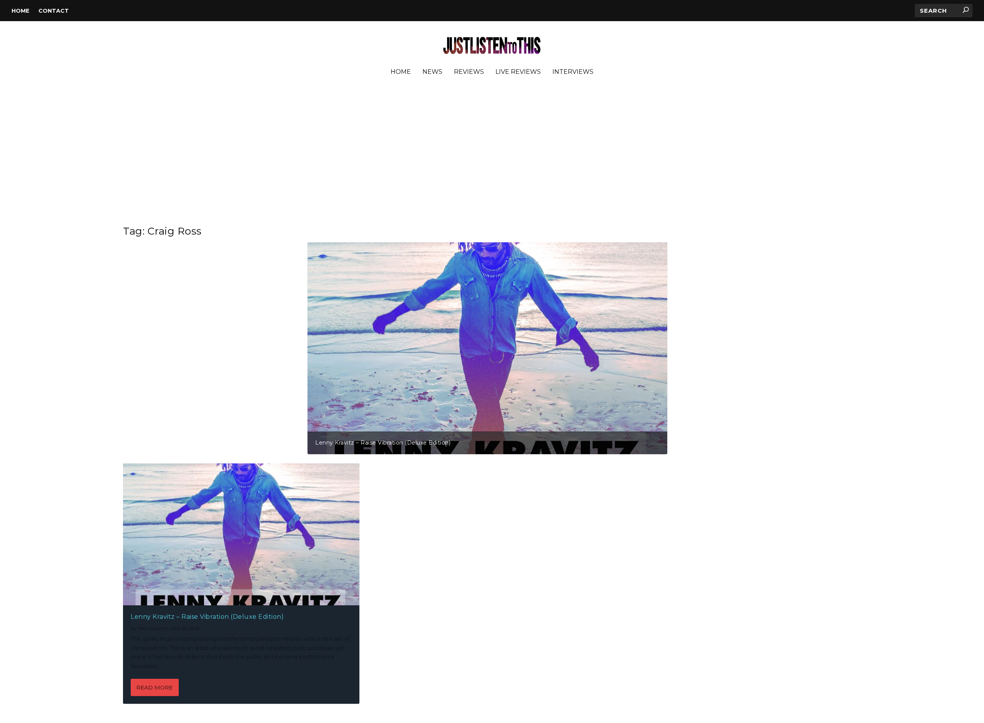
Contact (53, 10)
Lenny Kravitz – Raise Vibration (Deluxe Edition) (382, 442)
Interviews (572, 72)
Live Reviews (518, 72)
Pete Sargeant (153, 628)
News (432, 72)
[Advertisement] (492, 153)
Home (20, 10)
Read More (154, 687)
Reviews (469, 72)
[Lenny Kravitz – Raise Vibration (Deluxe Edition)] (241, 534)
